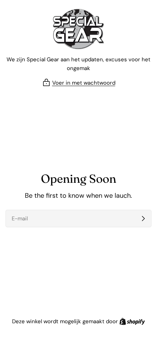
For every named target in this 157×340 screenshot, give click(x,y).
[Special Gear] (78, 29)
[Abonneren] (143, 218)
